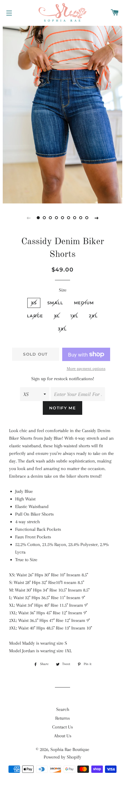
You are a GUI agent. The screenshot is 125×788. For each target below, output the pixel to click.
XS (34, 302)
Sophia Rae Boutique (69, 749)
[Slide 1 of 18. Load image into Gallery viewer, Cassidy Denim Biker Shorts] (38, 218)
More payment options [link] (86, 368)
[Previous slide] (28, 217)
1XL (74, 315)
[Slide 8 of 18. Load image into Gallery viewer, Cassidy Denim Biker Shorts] (81, 218)
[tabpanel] (62, 113)
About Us (62, 736)
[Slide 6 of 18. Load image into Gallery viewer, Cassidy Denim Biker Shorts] (69, 218)
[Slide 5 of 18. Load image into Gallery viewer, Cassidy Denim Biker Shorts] (62, 218)
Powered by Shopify (62, 757)
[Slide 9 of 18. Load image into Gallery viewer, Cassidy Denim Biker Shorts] (87, 218)
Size (62, 290)
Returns (62, 718)
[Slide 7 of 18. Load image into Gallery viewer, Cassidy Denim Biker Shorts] (75, 218)
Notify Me (62, 407)
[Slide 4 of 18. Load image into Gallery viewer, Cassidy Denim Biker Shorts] (56, 218)
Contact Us (62, 727)
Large (35, 315)
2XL (93, 315)
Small (55, 302)
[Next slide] (96, 217)
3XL (62, 328)
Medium (84, 302)
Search (62, 709)
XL (57, 315)
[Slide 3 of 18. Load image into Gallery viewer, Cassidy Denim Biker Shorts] (50, 218)
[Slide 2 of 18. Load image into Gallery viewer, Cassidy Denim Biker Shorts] (44, 218)
